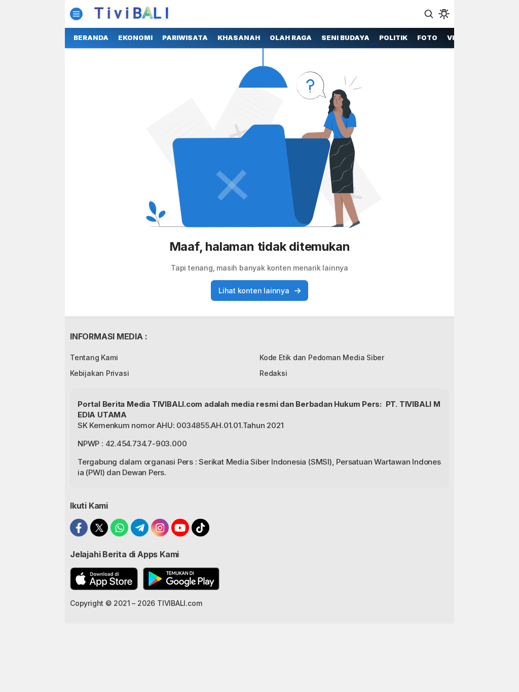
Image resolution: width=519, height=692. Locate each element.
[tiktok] (200, 527)
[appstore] (104, 578)
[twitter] (99, 527)
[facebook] (79, 527)
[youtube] (180, 527)
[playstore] (181, 578)
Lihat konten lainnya (253, 290)
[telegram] (140, 527)
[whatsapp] (119, 527)
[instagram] (160, 527)
